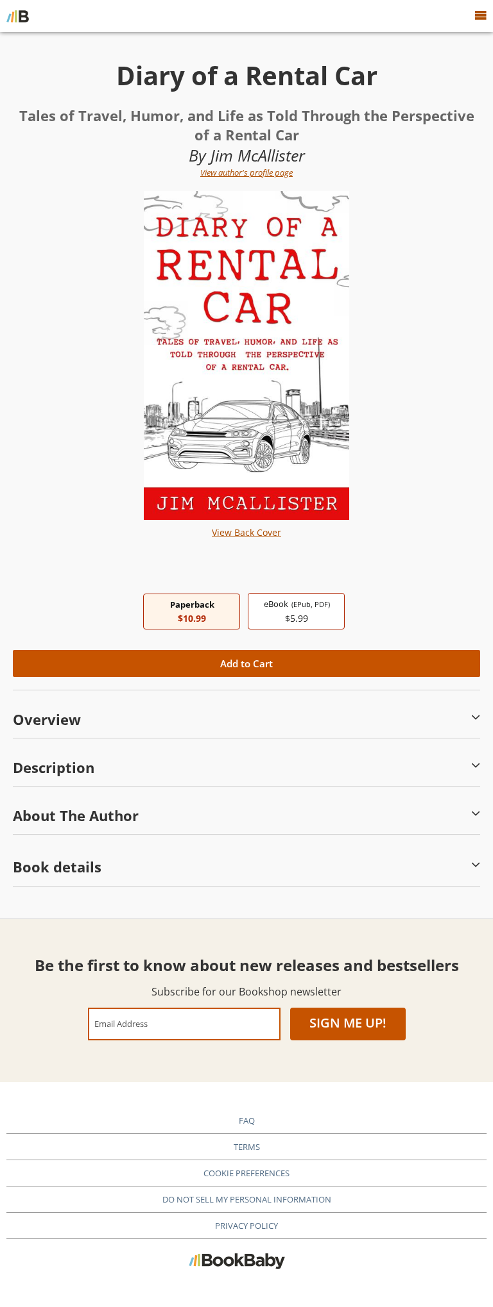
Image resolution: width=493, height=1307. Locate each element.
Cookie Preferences (246, 1173)
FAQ (247, 1120)
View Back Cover (246, 532)
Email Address (121, 1023)
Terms (247, 1147)
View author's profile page (246, 172)
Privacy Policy (246, 1225)
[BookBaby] (17, 16)
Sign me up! (347, 1022)
